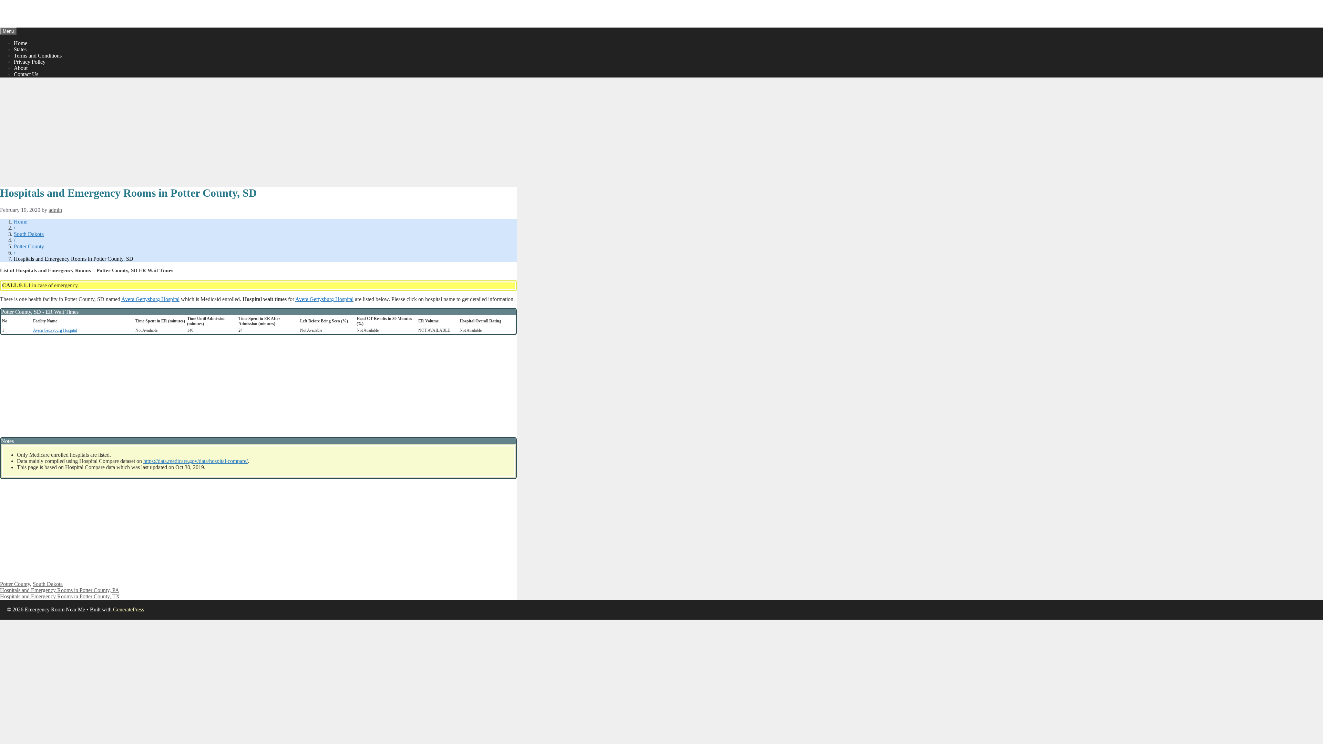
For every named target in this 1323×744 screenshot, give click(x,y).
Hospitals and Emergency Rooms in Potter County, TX (60, 596)
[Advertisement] (258, 131)
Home (20, 43)
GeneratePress (128, 609)
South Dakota (29, 234)
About (21, 68)
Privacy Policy (29, 62)
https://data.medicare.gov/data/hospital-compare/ (195, 461)
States (20, 49)
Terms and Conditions (38, 56)
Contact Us (26, 74)
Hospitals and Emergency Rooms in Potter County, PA (59, 590)
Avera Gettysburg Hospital (150, 299)
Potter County (29, 246)
